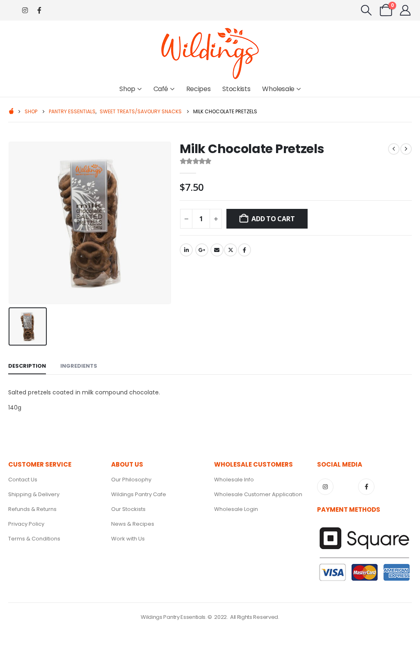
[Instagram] (25, 10)
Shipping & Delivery (33, 494)
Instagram (325, 487)
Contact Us (22, 479)
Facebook (244, 249)
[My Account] (405, 10)
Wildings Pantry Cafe (138, 494)
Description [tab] (27, 366)
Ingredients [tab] (78, 366)
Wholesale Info (234, 479)
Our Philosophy (131, 479)
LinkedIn (186, 249)
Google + (201, 249)
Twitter (230, 249)
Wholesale (278, 89)
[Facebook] (39, 10)
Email (217, 249)
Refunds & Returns (32, 509)
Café (161, 89)
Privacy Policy (26, 524)
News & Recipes (132, 524)
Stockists (236, 89)
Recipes (198, 89)
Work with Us (128, 539)
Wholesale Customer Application (258, 494)
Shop (127, 89)
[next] (406, 149)
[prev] (393, 149)
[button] (366, 10)
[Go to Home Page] (10, 112)
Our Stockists (128, 509)
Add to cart (272, 218)
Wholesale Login (236, 509)
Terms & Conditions (34, 539)
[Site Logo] (210, 53)
